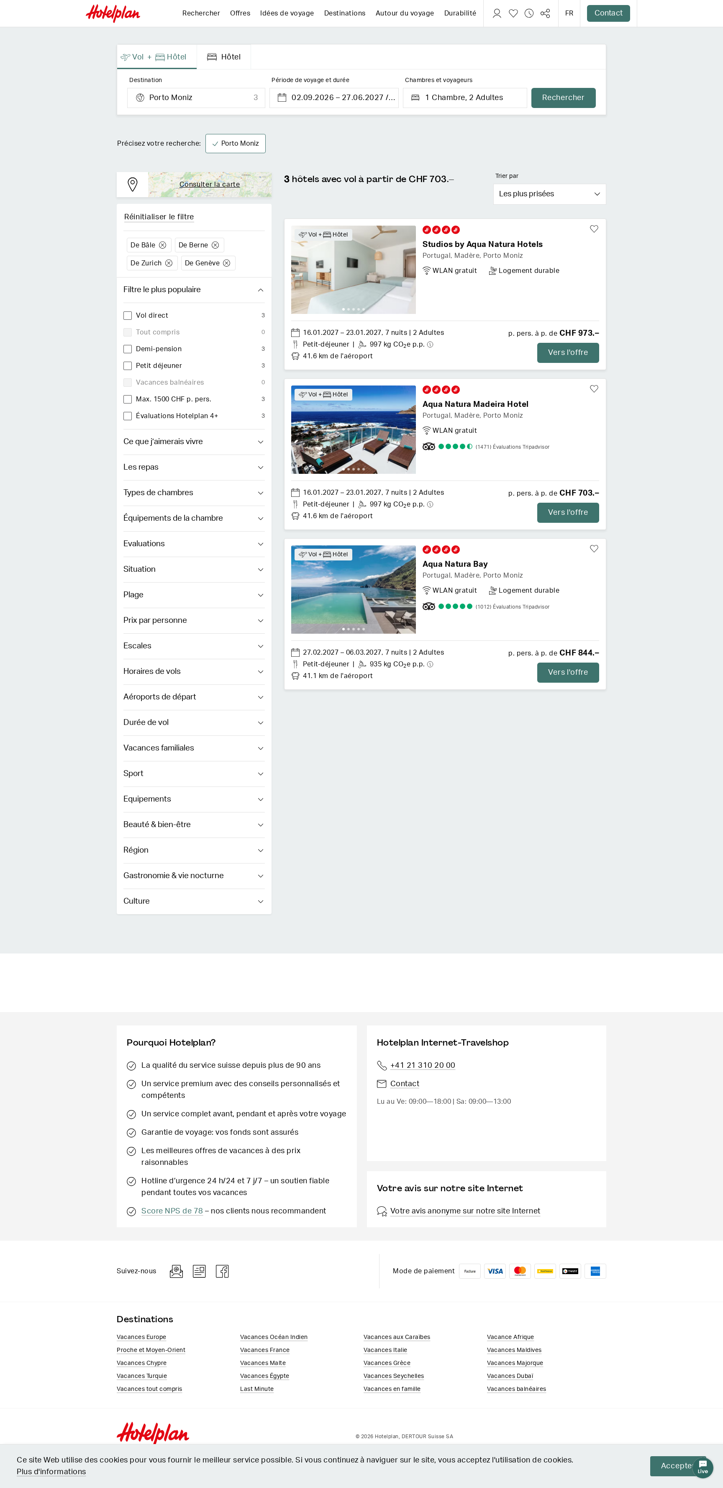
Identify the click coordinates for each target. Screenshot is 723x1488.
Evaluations (144, 544)
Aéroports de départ (159, 697)
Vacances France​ (265, 1350)
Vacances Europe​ (142, 1337)
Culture (136, 901)
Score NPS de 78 (172, 1211)
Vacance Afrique (510, 1337)
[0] (513, 13)
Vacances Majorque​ (515, 1363)
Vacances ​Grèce (387, 1363)
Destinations (345, 13)
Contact (609, 13)
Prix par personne (155, 620)
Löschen (162, 245)
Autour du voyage (405, 13)
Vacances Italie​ (386, 1350)
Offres (240, 13)
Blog (199, 1271)
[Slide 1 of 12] (353, 270)
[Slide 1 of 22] (353, 589)
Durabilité (460, 13)
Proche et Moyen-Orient (151, 1350)
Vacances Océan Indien (274, 1337)
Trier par (507, 176)
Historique (529, 13)
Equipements (147, 799)
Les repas (141, 467)
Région (136, 850)
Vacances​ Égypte (265, 1376)
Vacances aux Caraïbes (397, 1337)
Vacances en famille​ (392, 1389)
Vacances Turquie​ (142, 1376)
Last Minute (257, 1389)
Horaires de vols (152, 672)
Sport (133, 774)
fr (569, 13)
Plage (133, 595)
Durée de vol (146, 723)
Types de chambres (158, 493)
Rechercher (201, 13)
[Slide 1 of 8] (353, 429)
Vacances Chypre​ (142, 1363)
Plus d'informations (51, 1472)
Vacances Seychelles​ (394, 1376)
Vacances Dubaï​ (510, 1376)
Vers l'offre (568, 353)
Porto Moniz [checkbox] (240, 143)
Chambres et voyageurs (439, 80)
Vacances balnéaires (516, 1389)
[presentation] (157, 56)
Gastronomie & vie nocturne (173, 876)
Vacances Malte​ (263, 1363)
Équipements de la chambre (173, 518)
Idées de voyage (287, 13)
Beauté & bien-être (157, 825)
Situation (139, 569)
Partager (545, 13)
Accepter (678, 1466)
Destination (145, 80)
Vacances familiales (158, 748)
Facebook (222, 1271)
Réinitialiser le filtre (159, 217)
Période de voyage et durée (310, 80)
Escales (137, 646)
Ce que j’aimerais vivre (163, 442)
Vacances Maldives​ (514, 1350)
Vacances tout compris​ (149, 1389)
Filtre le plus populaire (162, 290)
